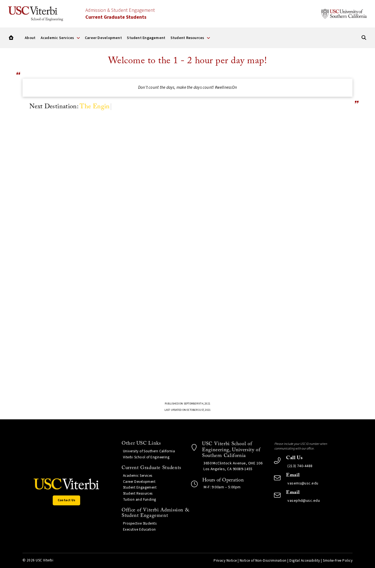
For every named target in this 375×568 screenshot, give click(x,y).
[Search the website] (364, 37)
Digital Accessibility (304, 560)
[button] (11, 37)
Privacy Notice (225, 560)
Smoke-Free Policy (337, 560)
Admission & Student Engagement (120, 14)
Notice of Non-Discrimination (263, 560)
